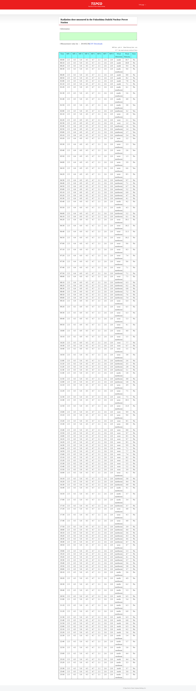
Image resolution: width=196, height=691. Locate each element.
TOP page (141, 5)
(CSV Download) (95, 44)
